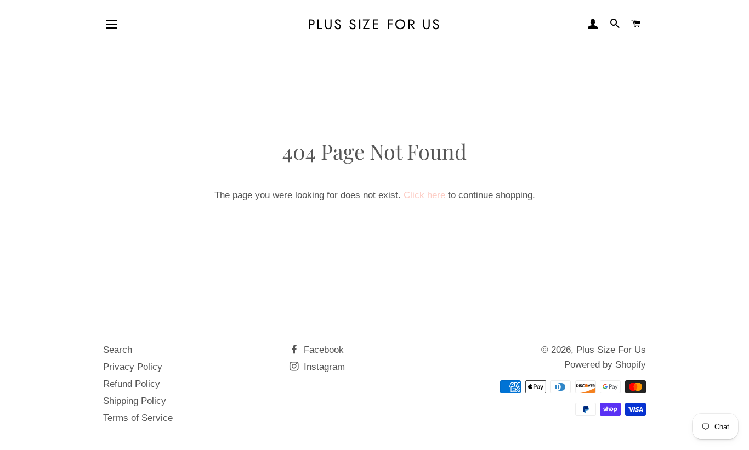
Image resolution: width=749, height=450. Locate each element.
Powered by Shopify (605, 364)
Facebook (322, 350)
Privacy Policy (132, 367)
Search (117, 350)
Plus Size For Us (374, 24)
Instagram (323, 367)
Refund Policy (131, 384)
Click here (424, 195)
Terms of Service (138, 418)
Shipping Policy (134, 401)
